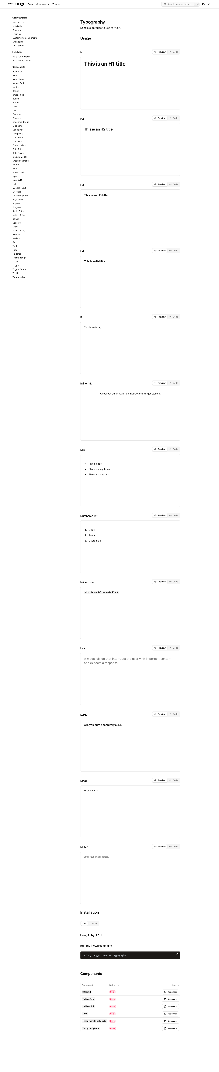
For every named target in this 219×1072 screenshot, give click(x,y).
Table (15, 246)
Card (15, 110)
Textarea (17, 253)
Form (15, 168)
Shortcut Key (19, 230)
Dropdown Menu (21, 160)
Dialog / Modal (20, 157)
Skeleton (17, 238)
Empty (16, 164)
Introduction (18, 22)
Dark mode (18, 30)
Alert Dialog (18, 79)
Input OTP (17, 180)
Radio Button (19, 211)
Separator (17, 222)
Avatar (16, 87)
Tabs (15, 250)
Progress (17, 207)
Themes (56, 4)
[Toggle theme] (208, 4)
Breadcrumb (19, 95)
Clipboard (17, 126)
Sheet (15, 226)
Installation (18, 26)
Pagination (18, 199)
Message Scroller (21, 195)
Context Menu (19, 145)
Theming (17, 34)
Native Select (19, 215)
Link (15, 184)
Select (16, 219)
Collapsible (18, 133)
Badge (16, 91)
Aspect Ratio (19, 83)
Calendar (17, 106)
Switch (16, 242)
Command (17, 141)
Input (15, 176)
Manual (93, 923)
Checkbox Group (21, 122)
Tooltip (16, 273)
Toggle (16, 265)
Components (42, 4)
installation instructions (129, 393)
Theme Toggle (20, 257)
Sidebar (16, 234)
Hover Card (18, 172)
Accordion (17, 71)
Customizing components (25, 38)
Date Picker (18, 153)
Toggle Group (19, 269)
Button (16, 102)
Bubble (16, 98)
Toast (15, 261)
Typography (19, 277)
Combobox (18, 137)
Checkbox (17, 118)
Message (17, 191)
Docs (30, 4)
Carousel (17, 114)
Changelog (18, 41)
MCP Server (18, 45)
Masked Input (19, 188)
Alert (15, 75)
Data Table (18, 149)
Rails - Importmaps (22, 60)
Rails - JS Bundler (21, 56)
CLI (84, 923)
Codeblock (18, 129)
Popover (17, 203)
